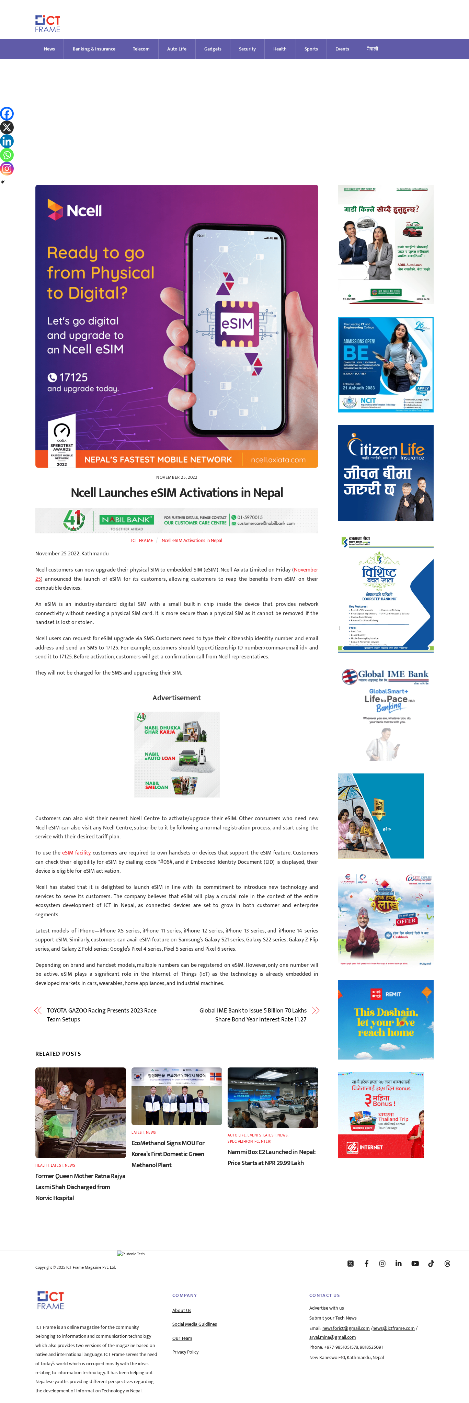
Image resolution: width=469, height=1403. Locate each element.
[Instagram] (7, 169)
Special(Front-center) (250, 1141)
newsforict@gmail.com (346, 1328)
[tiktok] (431, 1263)
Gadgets (212, 49)
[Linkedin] (7, 141)
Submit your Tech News (333, 1318)
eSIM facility (76, 853)
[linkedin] (399, 1263)
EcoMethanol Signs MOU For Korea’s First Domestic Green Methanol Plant (168, 1154)
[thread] (447, 1263)
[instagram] (383, 1263)
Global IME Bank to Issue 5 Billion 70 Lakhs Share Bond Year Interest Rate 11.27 (253, 1015)
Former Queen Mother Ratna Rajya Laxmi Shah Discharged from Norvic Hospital (80, 1186)
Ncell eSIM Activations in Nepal (192, 540)
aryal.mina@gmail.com (332, 1337)
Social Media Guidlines (194, 1324)
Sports (311, 49)
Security (247, 49)
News (49, 49)
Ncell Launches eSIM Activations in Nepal (177, 493)
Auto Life (176, 49)
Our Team (182, 1338)
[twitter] (350, 1263)
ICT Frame (142, 540)
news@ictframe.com (394, 1328)
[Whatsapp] (7, 155)
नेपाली (372, 49)
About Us (181, 1310)
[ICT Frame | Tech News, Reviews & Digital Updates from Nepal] (47, 29)
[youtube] (415, 1263)
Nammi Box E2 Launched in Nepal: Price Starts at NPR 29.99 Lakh (272, 1157)
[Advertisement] (234, 111)
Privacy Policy (185, 1352)
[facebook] (367, 1263)
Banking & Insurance (94, 49)
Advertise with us (326, 1308)
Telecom (141, 49)
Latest (57, 1165)
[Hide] (2, 182)
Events (342, 49)
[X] (7, 127)
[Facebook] (7, 114)
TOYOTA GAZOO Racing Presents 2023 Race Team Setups (102, 1015)
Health (280, 49)
